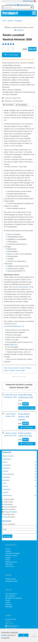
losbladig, (28, 368)
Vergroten (19, 30)
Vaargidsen (18, 20)
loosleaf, (22, 368)
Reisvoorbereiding (8, 474)
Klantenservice (7, 495)
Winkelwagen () (30, 1)
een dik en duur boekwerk (20, 287)
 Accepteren (23, 635)
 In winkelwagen (11, 55)
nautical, (10, 368)
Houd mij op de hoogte (26, 408)
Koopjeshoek (7, 489)
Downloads (6, 480)
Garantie (8, 557)
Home (4, 20)
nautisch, (6, 370)
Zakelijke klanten (10, 579)
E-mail (4, 529)
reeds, (6, 368)
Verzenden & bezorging (12, 553)
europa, (18, 370)
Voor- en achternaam (8, 524)
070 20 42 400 (11, 4)
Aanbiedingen (7, 459)
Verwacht (5, 492)
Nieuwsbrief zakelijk (11, 581)
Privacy (7, 600)
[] (8, 607)
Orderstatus (9, 564)
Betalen (7, 560)
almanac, (16, 368)
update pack (13, 344)
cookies (4, 635)
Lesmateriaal (7, 465)
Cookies (7, 602)
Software (5, 471)
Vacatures (8, 604)
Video (4, 483)
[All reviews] (8, 45)
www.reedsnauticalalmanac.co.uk (14, 326)
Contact (7, 549)
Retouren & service (11, 555)
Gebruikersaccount (11, 562)
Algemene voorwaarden (14, 598)
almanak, (12, 370)
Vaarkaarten (6, 468)
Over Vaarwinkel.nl (11, 594)
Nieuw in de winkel (8, 456)
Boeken (10, 20)
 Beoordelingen (21, 105)
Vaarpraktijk (6, 477)
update (23, 370)
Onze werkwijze (10, 596)
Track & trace (9, 566)
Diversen (5, 486)
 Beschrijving (8, 105)
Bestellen (8, 551)
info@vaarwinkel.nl (24, 4)
